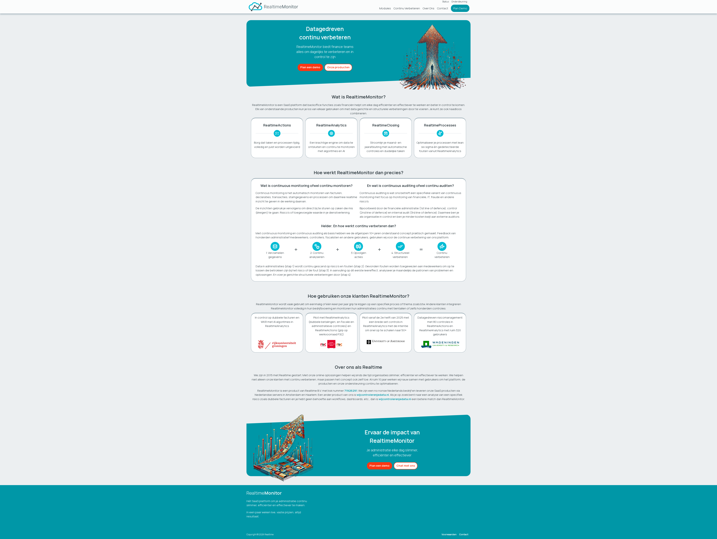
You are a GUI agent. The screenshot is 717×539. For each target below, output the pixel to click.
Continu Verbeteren (407, 8)
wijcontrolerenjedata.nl (373, 395)
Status (445, 1)
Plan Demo (460, 8)
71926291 (350, 391)
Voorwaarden (449, 534)
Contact (442, 8)
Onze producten (338, 67)
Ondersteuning (459, 1)
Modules (385, 8)
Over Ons (428, 8)
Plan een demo (310, 67)
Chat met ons (405, 466)
